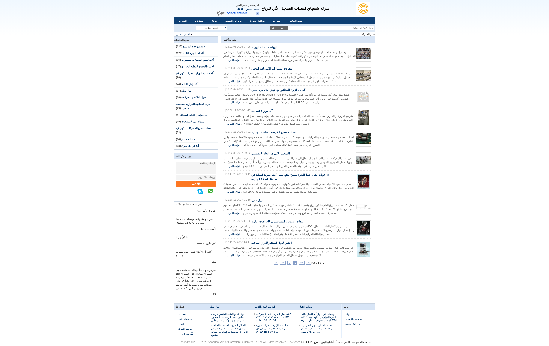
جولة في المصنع (233, 20)
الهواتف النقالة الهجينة (264, 47)
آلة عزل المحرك (190, 145)
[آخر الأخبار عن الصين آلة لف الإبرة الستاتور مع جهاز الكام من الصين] (363, 96)
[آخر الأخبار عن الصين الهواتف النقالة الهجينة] (363, 54)
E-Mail (181, 323)
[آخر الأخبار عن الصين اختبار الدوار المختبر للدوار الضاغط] (363, 249)
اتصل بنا (277, 20)
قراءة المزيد (233, 60)
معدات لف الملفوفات (192, 121)
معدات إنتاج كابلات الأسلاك (194, 114)
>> (282, 262)
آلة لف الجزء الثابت (193, 53)
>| (276, 262)
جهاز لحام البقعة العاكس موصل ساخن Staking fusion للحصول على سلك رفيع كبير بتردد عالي (228, 317)
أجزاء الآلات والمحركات (193, 97)
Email (240, 9)
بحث (280, 28)
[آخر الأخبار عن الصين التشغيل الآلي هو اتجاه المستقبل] (363, 160)
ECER (308, 342)
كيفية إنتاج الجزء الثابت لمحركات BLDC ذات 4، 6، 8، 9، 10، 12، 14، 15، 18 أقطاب (273, 317)
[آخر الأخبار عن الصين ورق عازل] (363, 207)
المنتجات (199, 20)
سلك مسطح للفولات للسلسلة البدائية (273, 132)
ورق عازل (257, 200)
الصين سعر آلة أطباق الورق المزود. (331, 342)
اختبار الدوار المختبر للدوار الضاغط (271, 242)
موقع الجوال (184, 333)
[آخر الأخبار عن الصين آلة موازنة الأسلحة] (363, 117)
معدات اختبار (188, 139)
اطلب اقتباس (185, 318)
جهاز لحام (186, 90)
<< (301, 262)
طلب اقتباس (252, 9)
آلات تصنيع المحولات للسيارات (197, 59)
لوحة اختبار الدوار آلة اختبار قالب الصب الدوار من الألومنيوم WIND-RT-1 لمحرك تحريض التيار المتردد (319, 317)
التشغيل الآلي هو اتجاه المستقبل (270, 153)
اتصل (193, 183)
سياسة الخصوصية (361, 342)
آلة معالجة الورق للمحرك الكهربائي (194, 73)
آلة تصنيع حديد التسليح (194, 46)
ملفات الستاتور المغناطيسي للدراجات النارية (277, 221)
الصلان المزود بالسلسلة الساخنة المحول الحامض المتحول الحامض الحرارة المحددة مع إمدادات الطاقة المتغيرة (229, 330)
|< (309, 262)
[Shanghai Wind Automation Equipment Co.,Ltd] (365, 8)
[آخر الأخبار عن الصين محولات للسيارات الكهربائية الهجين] (363, 75)
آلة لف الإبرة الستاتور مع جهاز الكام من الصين (278, 89)
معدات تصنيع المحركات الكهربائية (193, 128)
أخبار (187, 34)
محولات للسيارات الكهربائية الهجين (271, 68)
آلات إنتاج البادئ (189, 84)
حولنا (214, 20)
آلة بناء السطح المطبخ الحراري (197, 66)
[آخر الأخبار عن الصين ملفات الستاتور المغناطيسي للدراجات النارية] (363, 228)
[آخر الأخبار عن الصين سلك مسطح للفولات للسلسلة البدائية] (363, 139)
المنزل (183, 20)
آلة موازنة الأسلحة (262, 111)
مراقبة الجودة (257, 20)
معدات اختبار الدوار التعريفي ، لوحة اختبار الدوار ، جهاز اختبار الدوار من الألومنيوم (317, 328)
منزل (178, 34)
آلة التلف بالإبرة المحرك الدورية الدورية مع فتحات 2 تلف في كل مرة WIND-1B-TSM (272, 328)
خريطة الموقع (185, 328)
